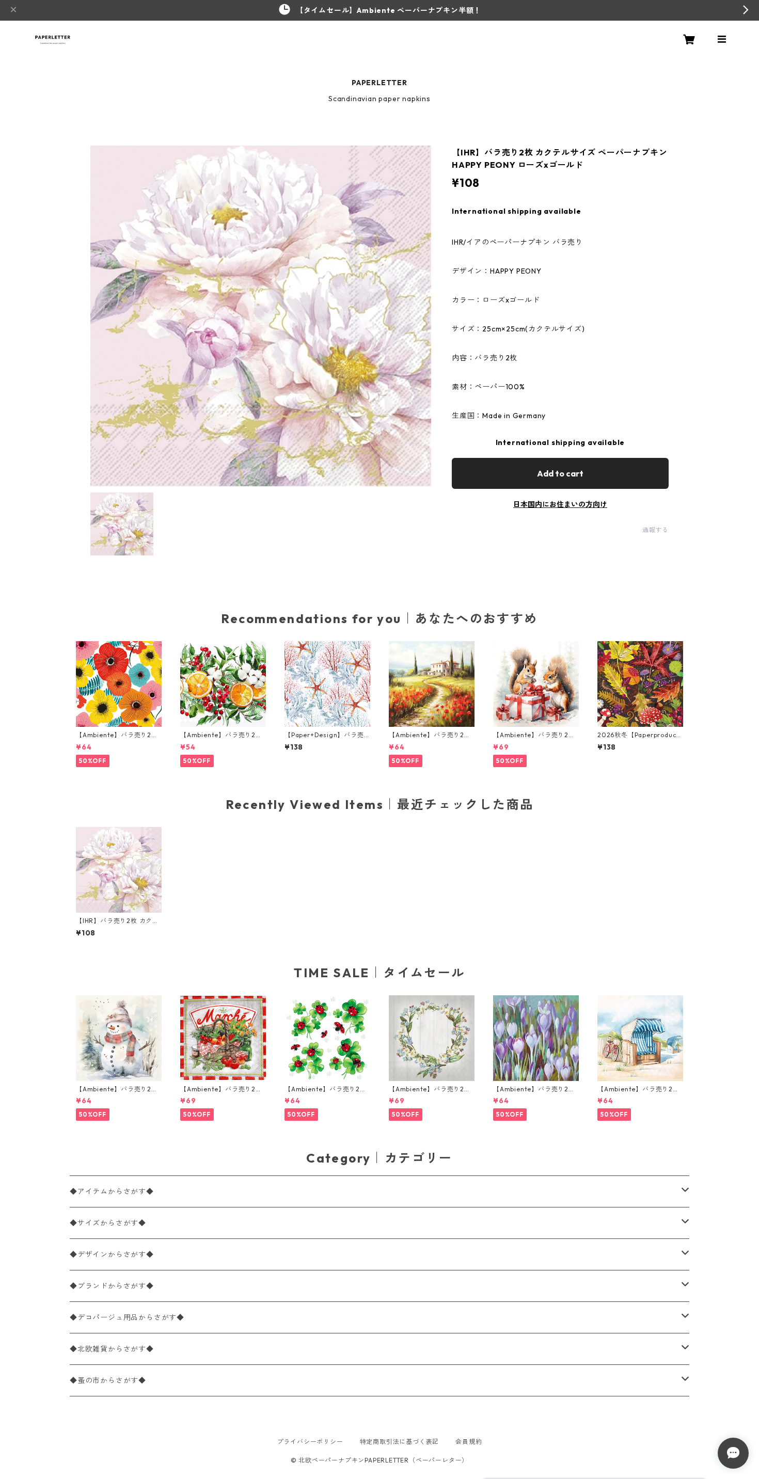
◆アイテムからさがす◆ (112, 1191)
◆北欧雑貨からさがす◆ (112, 1349)
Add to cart (560, 473)
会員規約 (468, 1441)
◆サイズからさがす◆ (108, 1223)
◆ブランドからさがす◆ (112, 1286)
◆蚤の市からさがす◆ (108, 1380)
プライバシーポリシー (310, 1441)
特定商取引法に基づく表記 (399, 1441)
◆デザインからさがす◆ (112, 1254)
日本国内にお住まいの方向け (560, 504)
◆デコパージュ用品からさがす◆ (127, 1317)
